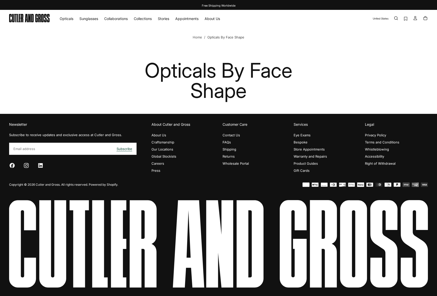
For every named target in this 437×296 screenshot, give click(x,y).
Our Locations (162, 149)
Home (197, 37)
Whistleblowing (377, 149)
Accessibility (374, 156)
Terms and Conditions (382, 142)
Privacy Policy (375, 135)
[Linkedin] (40, 165)
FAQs (227, 142)
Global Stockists (163, 156)
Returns (229, 156)
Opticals (66, 18)
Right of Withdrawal (380, 163)
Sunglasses (88, 18)
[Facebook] (12, 165)
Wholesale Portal (236, 163)
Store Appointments (309, 149)
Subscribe (124, 149)
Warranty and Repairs (310, 156)
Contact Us (231, 135)
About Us (212, 18)
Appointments (187, 18)
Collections (143, 18)
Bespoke (301, 142)
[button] (380, 18)
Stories (163, 18)
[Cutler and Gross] (218, 244)
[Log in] (415, 18)
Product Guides (306, 163)
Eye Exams (302, 135)
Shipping (229, 149)
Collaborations (116, 18)
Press (155, 170)
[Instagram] (26, 165)
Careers (157, 163)
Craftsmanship (162, 142)
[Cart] (425, 18)
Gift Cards (302, 170)
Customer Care (235, 124)
